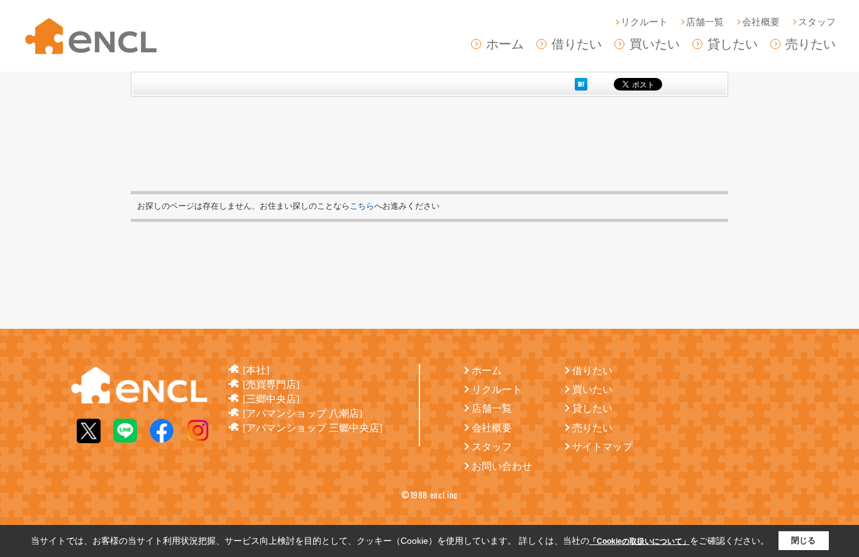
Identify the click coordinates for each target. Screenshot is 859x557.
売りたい (810, 44)
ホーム (505, 44)
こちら (362, 206)
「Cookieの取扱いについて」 (639, 541)
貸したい (732, 44)
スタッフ (817, 22)
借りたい (576, 44)
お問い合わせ (502, 466)
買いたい (654, 44)
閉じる (803, 540)
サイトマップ (602, 446)
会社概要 (761, 22)
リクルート (644, 22)
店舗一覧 (705, 22)
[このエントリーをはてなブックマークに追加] (581, 84)
